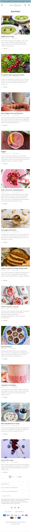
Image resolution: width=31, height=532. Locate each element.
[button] (25, 5)
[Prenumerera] (29, 496)
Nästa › (20, 476)
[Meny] (2, 5)
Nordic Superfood (13, 522)
